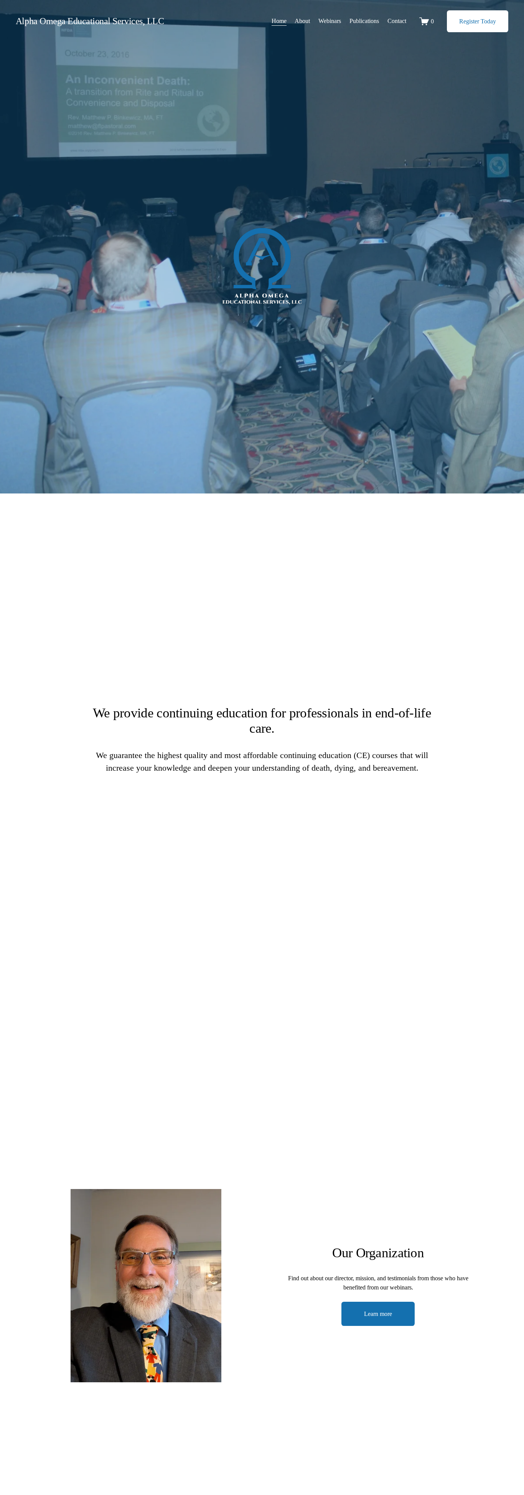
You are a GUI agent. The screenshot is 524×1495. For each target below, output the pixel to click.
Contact (396, 21)
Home (279, 21)
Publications (364, 21)
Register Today (477, 21)
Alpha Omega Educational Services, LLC (90, 21)
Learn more (378, 1314)
